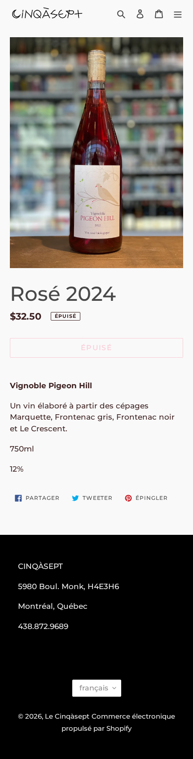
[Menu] (177, 13)
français (93, 688)
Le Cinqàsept (67, 716)
